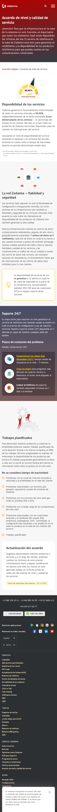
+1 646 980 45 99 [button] (29, 600)
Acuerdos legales (10, 69)
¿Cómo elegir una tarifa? (11, 719)
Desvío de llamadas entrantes (13, 679)
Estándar (5, 722)
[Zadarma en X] (40, 632)
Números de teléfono (10, 676)
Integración (6, 786)
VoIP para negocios (9, 756)
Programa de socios (9, 759)
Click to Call (7, 688)
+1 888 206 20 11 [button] (11, 600)
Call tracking (7, 692)
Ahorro (4, 725)
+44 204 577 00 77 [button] (28, 606)
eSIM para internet (9, 695)
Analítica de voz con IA (11, 666)
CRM (4, 701)
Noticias (5, 749)
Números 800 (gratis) (10, 732)
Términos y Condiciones (11, 762)
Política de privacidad (10, 765)
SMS (4, 698)
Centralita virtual (9, 685)
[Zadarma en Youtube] (52, 632)
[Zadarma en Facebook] (34, 632)
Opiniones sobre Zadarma (12, 752)
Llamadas (6, 660)
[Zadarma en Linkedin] (46, 632)
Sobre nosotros (8, 746)
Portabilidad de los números (13, 682)
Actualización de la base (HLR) (14, 672)
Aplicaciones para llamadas (12, 663)
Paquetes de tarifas (9, 712)
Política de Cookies (19, 799)
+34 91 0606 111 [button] (46, 600)
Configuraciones (8, 783)
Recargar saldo (8, 779)
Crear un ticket (23, 368)
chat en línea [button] (36, 613)
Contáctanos (14, 613)
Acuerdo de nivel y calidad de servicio (16, 768)
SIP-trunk (6, 669)
